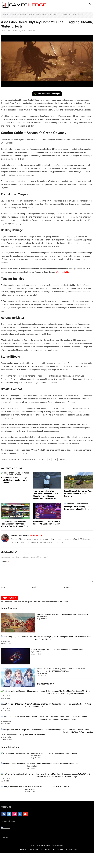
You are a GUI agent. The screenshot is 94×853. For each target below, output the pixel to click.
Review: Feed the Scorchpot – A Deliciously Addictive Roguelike (62, 614)
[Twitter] (9, 814)
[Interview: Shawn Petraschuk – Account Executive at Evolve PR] (13, 763)
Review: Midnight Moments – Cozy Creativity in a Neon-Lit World (57, 650)
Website (67, 587)
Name (3, 587)
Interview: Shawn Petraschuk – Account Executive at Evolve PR (52, 764)
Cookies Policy (58, 849)
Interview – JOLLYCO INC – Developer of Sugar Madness (54, 753)
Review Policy (45, 849)
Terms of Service (71, 849)
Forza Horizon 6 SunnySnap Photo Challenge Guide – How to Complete (78, 493)
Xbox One (62, 459)
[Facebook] (3, 814)
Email (34, 587)
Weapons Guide (62, 272)
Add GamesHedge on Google (49, 94)
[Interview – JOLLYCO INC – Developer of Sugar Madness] (15, 753)
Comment (5, 561)
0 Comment (32, 31)
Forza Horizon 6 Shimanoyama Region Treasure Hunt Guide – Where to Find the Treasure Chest (15, 523)
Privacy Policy (33, 849)
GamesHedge (45, 845)
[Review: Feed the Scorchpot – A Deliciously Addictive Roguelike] (18, 623)
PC (49, 459)
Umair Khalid (5, 31)
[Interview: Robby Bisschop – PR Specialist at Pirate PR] (12, 787)
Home (5, 15)
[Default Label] (20, 814)
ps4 (54, 459)
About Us (23, 849)
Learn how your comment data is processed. (51, 602)
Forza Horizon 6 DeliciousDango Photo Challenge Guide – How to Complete (14, 480)
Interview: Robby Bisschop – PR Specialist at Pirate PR (47, 787)
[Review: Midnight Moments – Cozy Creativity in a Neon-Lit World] (15, 656)
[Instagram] (14, 814)
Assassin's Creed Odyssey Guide (34, 459)
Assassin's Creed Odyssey (18, 15)
